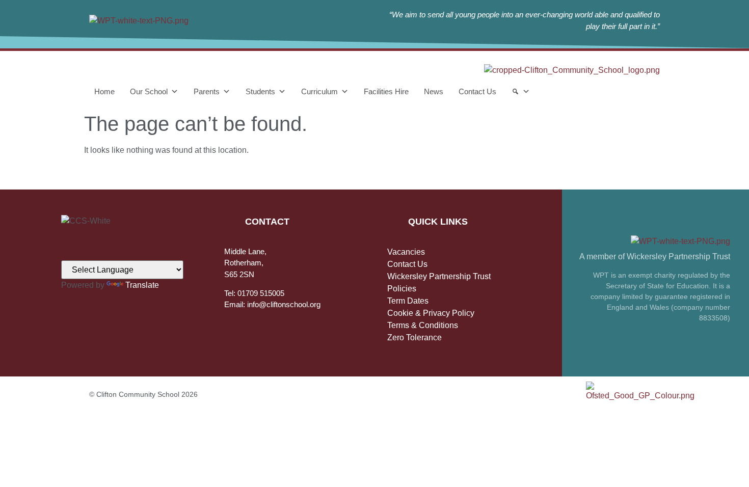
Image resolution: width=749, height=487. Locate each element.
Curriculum (319, 91)
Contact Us (477, 91)
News (433, 91)
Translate (142, 285)
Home (104, 91)
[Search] (520, 92)
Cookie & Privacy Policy (430, 313)
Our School (149, 91)
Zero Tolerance (414, 337)
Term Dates (408, 300)
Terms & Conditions (422, 325)
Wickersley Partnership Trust (439, 276)
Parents (207, 91)
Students (260, 91)
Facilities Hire (386, 91)
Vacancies (406, 252)
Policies (401, 288)
